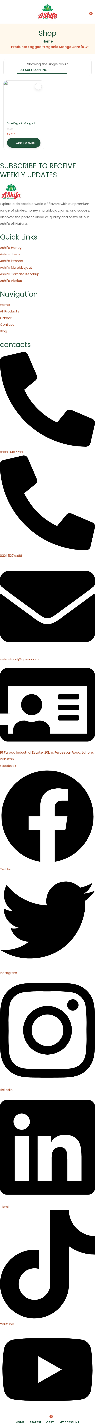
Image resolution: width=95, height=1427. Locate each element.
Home (47, 41)
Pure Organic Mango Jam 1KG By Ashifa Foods (23, 125)
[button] (89, 12)
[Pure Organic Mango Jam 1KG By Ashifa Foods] (24, 101)
